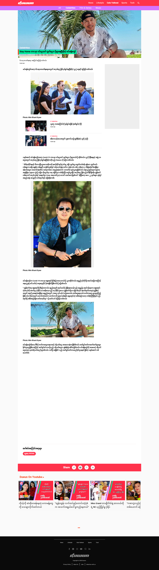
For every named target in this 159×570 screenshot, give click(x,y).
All (60, 7)
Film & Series (85, 7)
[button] (29, 453)
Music (98, 7)
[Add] (74, 467)
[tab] (60, 8)
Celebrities (70, 7)
